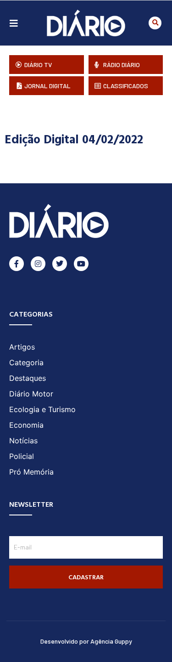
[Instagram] (38, 263)
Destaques (27, 378)
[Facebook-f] (16, 263)
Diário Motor (31, 393)
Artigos (22, 346)
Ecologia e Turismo (42, 409)
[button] (155, 23)
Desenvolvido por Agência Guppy (86, 641)
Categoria (26, 362)
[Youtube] (81, 263)
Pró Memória (31, 471)
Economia (26, 425)
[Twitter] (59, 263)
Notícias (23, 440)
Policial (21, 456)
